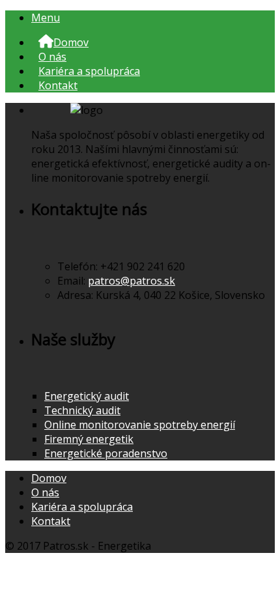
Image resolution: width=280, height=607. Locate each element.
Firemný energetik (88, 439)
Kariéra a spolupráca (89, 71)
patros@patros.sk (131, 281)
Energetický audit (86, 396)
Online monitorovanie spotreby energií (139, 424)
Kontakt (57, 85)
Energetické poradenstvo (105, 453)
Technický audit (82, 410)
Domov (48, 478)
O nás (52, 56)
